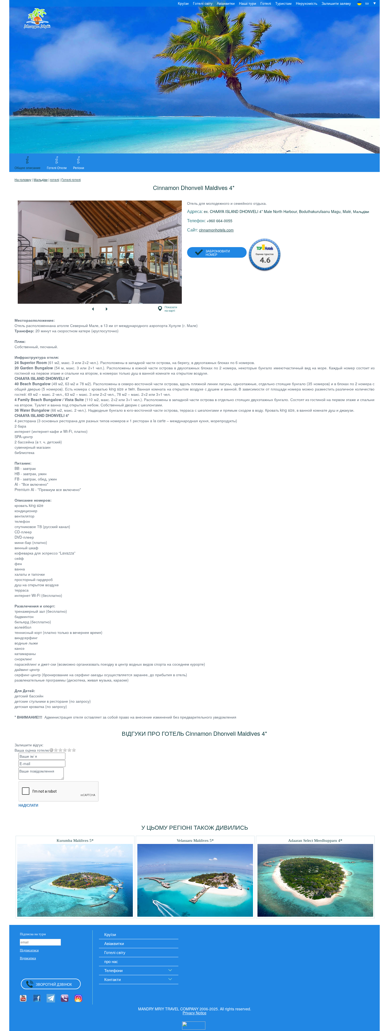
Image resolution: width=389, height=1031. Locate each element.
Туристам (283, 3)
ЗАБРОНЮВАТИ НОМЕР (218, 253)
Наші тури (247, 3)
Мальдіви (41, 179)
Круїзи (183, 3)
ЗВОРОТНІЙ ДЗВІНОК (54, 984)
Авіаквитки (226, 3)
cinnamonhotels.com (216, 230)
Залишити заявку (336, 3)
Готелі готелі (71, 179)
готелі (54, 179)
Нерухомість (306, 3)
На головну (23, 179)
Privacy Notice (194, 1012)
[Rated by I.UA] (193, 1025)
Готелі (265, 3)
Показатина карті (171, 308)
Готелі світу (202, 3)
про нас (111, 961)
